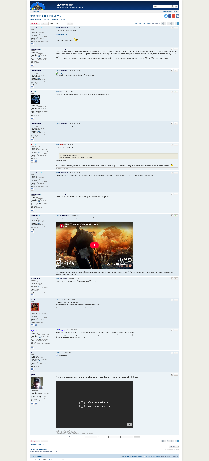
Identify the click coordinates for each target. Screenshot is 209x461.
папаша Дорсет (36, 27)
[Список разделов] (43, 6)
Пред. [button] (162, 23)
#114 (57, 374)
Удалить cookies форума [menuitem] (152, 456)
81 (39, 35)
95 (39, 109)
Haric (32, 92)
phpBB (49, 459)
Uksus (33, 145)
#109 (57, 215)
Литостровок (65, 5)
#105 (57, 123)
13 (39, 223)
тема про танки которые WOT (46, 15)
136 (39, 56)
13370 (40, 152)
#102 (57, 49)
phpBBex (39, 459)
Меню (35, 11)
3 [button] (170, 24)
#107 (57, 172)
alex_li (33, 300)
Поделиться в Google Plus (173, 16)
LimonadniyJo (35, 49)
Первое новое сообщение (142, 23)
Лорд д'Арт (34, 330)
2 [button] (167, 24)
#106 (57, 144)
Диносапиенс (35, 278)
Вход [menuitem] (176, 11)
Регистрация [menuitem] (168, 11)
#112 (57, 330)
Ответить (34, 24)
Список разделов (36, 456)
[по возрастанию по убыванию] (126, 437)
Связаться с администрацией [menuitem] (133, 456)
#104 (57, 91)
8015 (39, 395)
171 (39, 286)
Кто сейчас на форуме (38, 449)
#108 (57, 194)
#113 (57, 352)
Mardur (33, 353)
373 (39, 316)
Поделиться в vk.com (177, 16)
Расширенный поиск (176, 6)
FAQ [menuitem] (41, 11)
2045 (39, 337)
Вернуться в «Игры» (37, 444)
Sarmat (33, 374)
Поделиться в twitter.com (166, 16)
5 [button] (175, 24)
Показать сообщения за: (77, 437)
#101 (57, 27)
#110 (57, 278)
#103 (57, 70)
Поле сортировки (103, 437)
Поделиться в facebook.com (169, 16)
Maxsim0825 (34, 215)
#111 (57, 299)
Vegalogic (59, 459)
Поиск (172, 6)
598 (39, 360)
